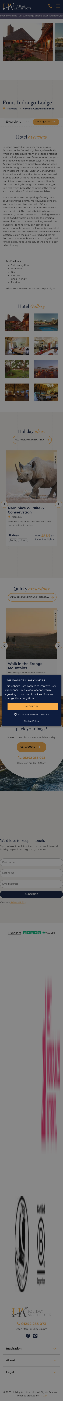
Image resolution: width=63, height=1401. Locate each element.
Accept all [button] (32, 706)
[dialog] (31, 700)
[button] (31, 714)
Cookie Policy (31, 721)
